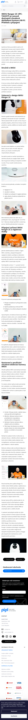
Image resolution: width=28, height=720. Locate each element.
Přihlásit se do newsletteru (9, 601)
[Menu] (26, 2)
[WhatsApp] (10, 636)
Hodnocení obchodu (6, 674)
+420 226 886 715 (8, 632)
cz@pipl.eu (7, 629)
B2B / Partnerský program (7, 663)
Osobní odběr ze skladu (7, 653)
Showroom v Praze (6, 656)
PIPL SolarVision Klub (6, 660)
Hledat (24, 6)
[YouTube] (14, 636)
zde (2, 707)
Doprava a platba (5, 669)
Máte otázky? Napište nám (8, 676)
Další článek (19, 559)
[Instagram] (6, 636)
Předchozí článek (9, 559)
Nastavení (14, 711)
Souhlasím (14, 716)
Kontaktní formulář (9, 641)
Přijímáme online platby (7, 671)
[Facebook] (2, 636)
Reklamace (4, 658)
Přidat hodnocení (8, 570)
